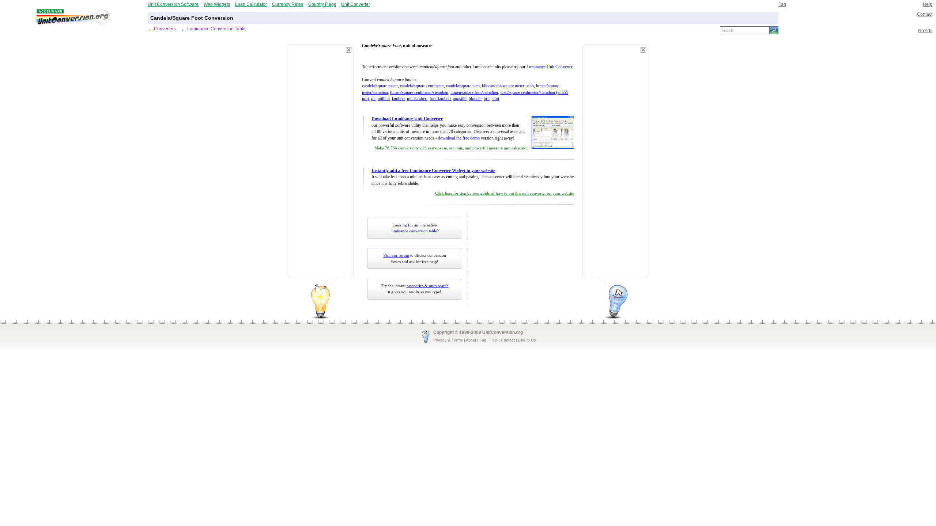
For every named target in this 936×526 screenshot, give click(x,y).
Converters (165, 28)
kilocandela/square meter (503, 86)
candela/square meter (380, 86)
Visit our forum (396, 255)
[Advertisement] (320, 164)
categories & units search (428, 285)
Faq (782, 4)
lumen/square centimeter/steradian (419, 92)
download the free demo (459, 138)
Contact (924, 14)
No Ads (925, 30)
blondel (475, 98)
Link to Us (527, 340)
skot (495, 98)
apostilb (460, 98)
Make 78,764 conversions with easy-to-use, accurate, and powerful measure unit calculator (451, 148)
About (471, 340)
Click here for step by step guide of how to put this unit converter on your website (504, 193)
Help (927, 4)
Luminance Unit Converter (549, 67)
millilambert (417, 98)
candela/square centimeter (422, 86)
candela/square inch (463, 86)
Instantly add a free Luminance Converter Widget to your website (433, 170)
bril (487, 98)
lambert (398, 98)
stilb (530, 86)
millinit (384, 98)
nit (373, 98)
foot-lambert (440, 98)
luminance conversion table (413, 231)
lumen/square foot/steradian (474, 92)
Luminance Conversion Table (216, 28)
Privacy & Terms (448, 340)
